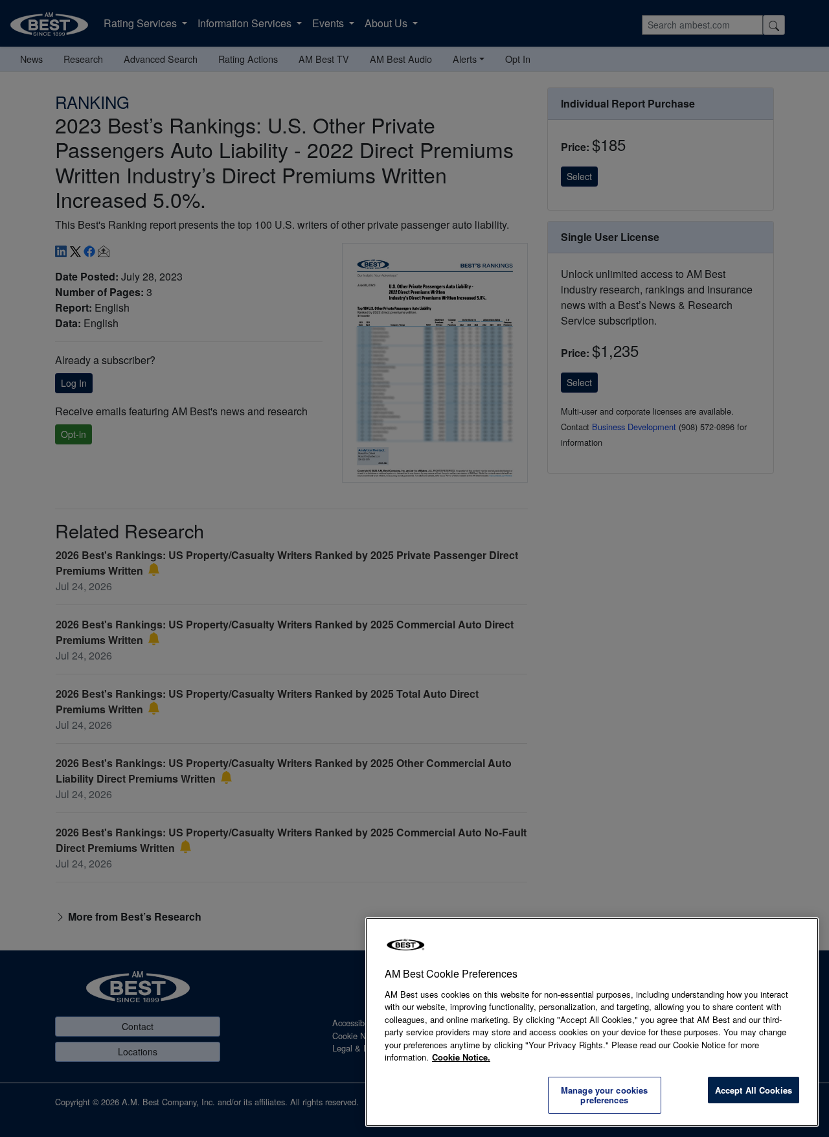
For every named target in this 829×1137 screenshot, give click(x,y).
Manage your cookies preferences (604, 1095)
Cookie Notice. (461, 1057)
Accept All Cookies (753, 1090)
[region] (592, 1022)
